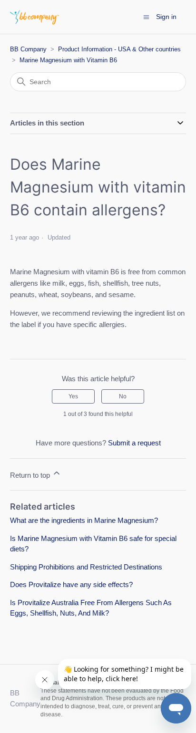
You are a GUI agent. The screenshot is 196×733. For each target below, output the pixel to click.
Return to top (31, 475)
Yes (73, 396)
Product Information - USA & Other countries (119, 49)
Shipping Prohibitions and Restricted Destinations (86, 567)
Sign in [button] (166, 16)
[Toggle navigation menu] (146, 16)
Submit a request (134, 443)
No (123, 396)
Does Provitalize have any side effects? (71, 584)
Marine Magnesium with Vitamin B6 (68, 60)
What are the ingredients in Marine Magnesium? (84, 520)
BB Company (28, 49)
